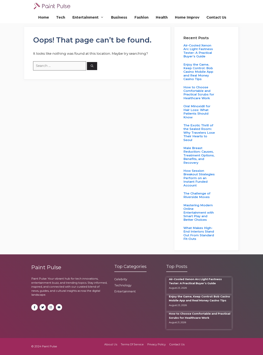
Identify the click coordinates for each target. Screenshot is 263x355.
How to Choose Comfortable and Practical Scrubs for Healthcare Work (198, 92)
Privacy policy (156, 344)
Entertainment (85, 17)
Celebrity (120, 279)
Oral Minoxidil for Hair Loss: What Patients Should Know (196, 111)
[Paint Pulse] (52, 6)
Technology (123, 285)
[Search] (92, 66)
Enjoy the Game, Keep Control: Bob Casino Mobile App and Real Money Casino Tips (198, 72)
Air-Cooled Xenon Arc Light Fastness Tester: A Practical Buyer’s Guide (198, 51)
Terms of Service (132, 344)
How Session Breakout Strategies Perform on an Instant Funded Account (199, 178)
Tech (60, 17)
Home (43, 17)
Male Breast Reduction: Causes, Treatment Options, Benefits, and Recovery (199, 155)
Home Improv (187, 17)
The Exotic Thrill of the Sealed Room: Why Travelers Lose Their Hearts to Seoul (199, 133)
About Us (110, 344)
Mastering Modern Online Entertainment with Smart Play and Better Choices (198, 212)
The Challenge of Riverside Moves (196, 195)
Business (119, 17)
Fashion (141, 17)
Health (162, 17)
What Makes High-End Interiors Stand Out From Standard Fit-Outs (198, 233)
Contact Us (216, 17)
